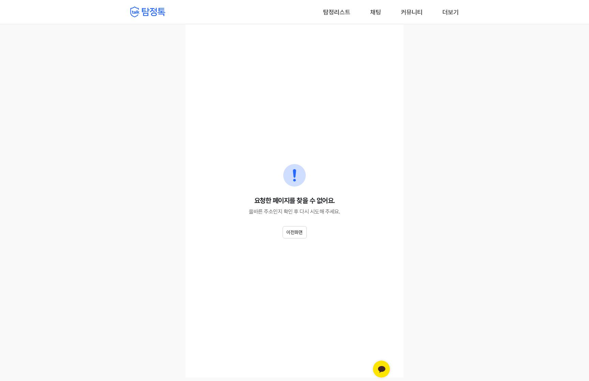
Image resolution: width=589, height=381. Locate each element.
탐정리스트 (336, 12)
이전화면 (294, 232)
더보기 (450, 12)
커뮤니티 (412, 12)
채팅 (375, 12)
